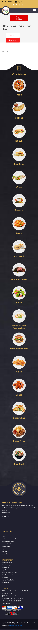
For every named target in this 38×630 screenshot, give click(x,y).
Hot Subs (19, 141)
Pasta (19, 233)
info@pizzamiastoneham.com (12, 596)
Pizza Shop (5, 577)
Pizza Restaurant (7, 562)
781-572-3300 (6, 513)
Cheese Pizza (6, 582)
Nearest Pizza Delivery (8, 580)
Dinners (19, 210)
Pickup (13, 35)
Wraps (19, 187)
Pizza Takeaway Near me (9, 575)
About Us (4, 534)
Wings (19, 394)
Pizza (19, 94)
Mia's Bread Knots (19, 348)
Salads (19, 302)
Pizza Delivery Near (7, 565)
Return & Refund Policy (9, 541)
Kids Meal (19, 256)
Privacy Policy (6, 546)
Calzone (19, 117)
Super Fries (19, 441)
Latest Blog (5, 554)
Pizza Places (5, 567)
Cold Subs (19, 164)
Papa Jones (5, 570)
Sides (19, 371)
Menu (3, 536)
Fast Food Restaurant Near (10, 539)
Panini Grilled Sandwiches (19, 326)
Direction (4, 551)
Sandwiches (19, 418)
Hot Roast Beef (19, 279)
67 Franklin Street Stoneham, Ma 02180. (15, 591)
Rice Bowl (19, 464)
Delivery (13, 40)
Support (4, 549)
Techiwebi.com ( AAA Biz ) (15, 625)
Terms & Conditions (7, 544)
